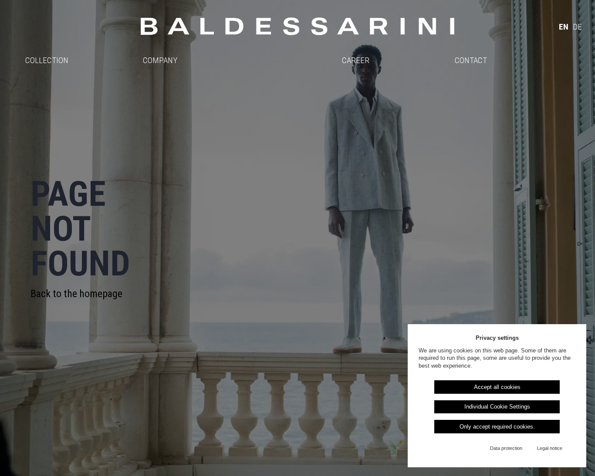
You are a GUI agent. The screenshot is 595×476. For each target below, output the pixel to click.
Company (160, 60)
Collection (46, 60)
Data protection (506, 448)
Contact (471, 60)
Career (355, 60)
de (577, 27)
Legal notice (549, 448)
